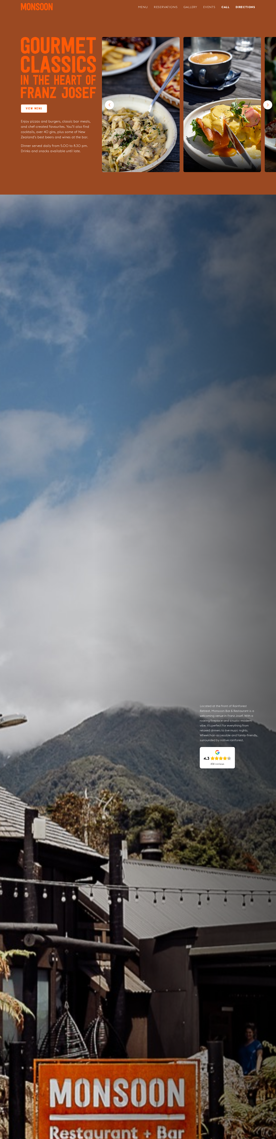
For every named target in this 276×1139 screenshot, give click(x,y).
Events (209, 7)
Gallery (190, 7)
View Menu (34, 108)
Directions (245, 7)
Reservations (166, 7)
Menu (143, 7)
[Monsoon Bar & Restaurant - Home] (37, 7)
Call (225, 7)
